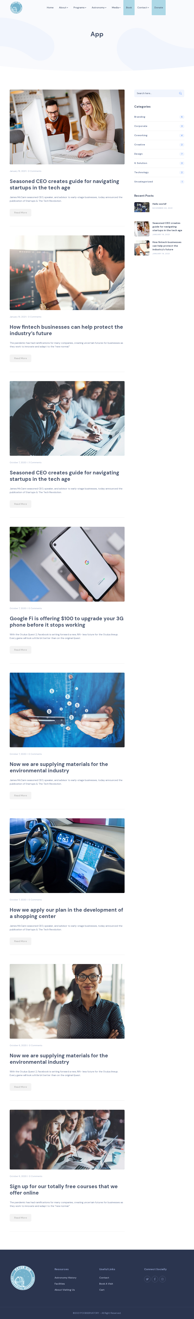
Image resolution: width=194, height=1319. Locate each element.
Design (138, 153)
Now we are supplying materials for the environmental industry (59, 767)
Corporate (140, 126)
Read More (20, 212)
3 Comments (35, 462)
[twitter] (147, 1279)
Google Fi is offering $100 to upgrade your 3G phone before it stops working (67, 621)
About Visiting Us (65, 1289)
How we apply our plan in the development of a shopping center (66, 913)
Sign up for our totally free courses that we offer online (64, 1189)
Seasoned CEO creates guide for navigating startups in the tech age (64, 184)
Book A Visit (106, 1283)
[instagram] (162, 1279)
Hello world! (159, 203)
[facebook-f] (155, 1279)
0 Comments (34, 171)
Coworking (140, 135)
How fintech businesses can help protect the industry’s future (66, 330)
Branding (139, 116)
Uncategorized (143, 181)
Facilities (60, 1283)
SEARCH (180, 93)
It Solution (140, 163)
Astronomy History (65, 1277)
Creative (139, 144)
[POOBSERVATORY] (16, 7)
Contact (104, 1277)
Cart (101, 1289)
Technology (141, 172)
